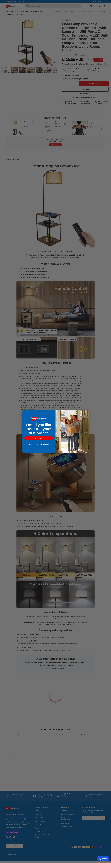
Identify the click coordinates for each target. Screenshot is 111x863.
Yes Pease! (38, 438)
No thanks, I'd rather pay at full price (38, 444)
